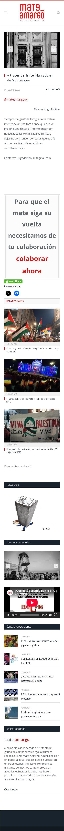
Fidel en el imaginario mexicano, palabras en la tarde (36, 714)
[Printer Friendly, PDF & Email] (13, 281)
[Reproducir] (8, 615)
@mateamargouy (16, 99)
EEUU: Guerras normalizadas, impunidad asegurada (40, 696)
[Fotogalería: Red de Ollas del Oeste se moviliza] (32, 565)
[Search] (58, 12)
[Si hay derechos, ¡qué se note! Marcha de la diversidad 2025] (32, 377)
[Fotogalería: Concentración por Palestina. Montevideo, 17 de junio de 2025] (32, 427)
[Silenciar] (50, 615)
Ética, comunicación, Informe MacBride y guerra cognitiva (40, 643)
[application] (32, 602)
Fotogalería (53, 89)
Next (53, 49)
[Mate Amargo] (32, 12)
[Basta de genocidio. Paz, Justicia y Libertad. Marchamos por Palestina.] (32, 327)
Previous (10, 49)
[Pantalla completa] (55, 615)
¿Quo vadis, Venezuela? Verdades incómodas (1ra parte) (37, 679)
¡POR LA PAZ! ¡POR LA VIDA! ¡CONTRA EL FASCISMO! (40, 661)
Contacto (11, 789)
